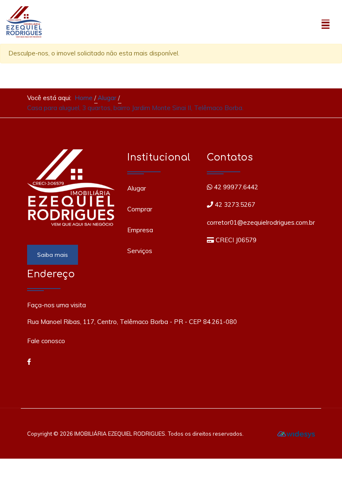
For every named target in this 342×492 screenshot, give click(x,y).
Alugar (136, 188)
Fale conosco (46, 341)
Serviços (139, 251)
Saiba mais (52, 255)
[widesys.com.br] (296, 433)
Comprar (139, 209)
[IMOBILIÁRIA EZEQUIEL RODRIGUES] (24, 21)
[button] (325, 22)
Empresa (140, 230)
